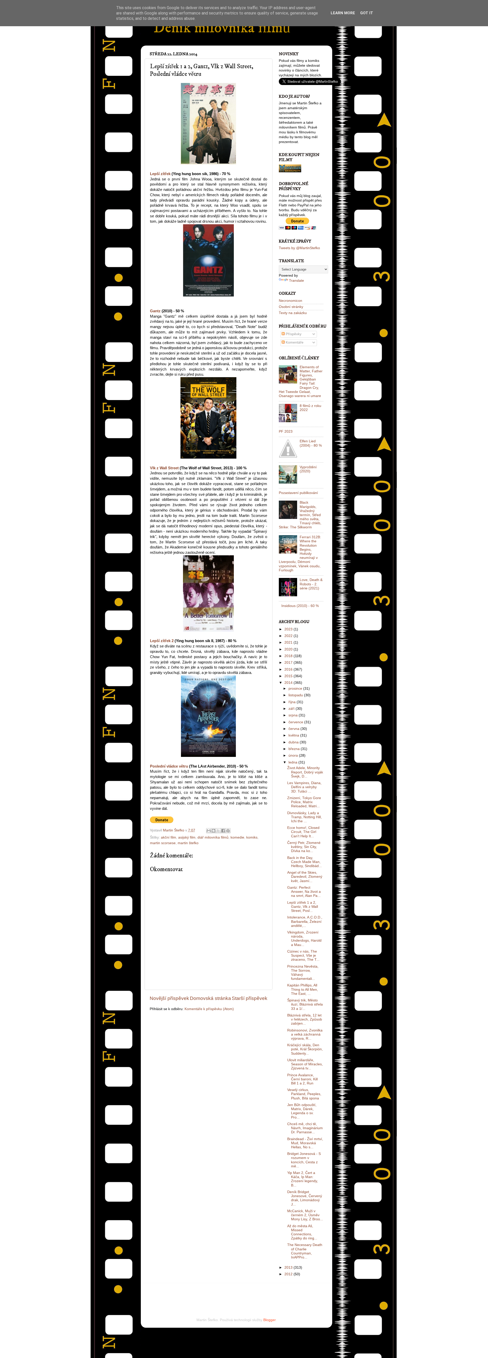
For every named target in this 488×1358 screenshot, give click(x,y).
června (294, 729)
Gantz (155, 311)
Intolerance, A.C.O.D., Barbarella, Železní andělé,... (304, 921)
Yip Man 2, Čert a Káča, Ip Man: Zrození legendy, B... (302, 1179)
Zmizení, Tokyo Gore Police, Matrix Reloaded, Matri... (304, 802)
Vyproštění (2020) (308, 469)
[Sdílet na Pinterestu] (228, 830)
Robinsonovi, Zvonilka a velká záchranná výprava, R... (305, 1034)
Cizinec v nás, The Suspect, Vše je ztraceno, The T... (303, 955)
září (292, 709)
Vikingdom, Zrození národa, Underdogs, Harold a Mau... (304, 938)
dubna (294, 742)
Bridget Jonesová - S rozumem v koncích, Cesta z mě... (304, 1160)
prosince (295, 688)
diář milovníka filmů (212, 837)
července (296, 722)
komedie (237, 837)
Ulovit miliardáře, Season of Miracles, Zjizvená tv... (305, 1064)
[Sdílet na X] (218, 830)
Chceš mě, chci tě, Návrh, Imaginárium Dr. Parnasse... (305, 1128)
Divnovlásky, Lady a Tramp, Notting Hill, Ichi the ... (304, 817)
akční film (168, 837)
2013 (289, 1267)
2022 (289, 636)
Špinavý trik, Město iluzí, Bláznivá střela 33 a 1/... (305, 1004)
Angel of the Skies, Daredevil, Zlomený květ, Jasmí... (304, 877)
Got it (366, 13)
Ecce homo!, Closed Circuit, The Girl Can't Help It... (303, 832)
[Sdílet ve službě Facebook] (223, 830)
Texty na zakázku (293, 313)
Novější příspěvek (169, 998)
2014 (289, 683)
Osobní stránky (291, 307)
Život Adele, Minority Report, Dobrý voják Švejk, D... (305, 772)
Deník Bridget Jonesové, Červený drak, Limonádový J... (304, 1198)
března (294, 749)
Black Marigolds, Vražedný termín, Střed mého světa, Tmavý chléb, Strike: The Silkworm (300, 515)
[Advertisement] (209, 1293)
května (294, 735)
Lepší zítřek (160, 174)
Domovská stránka (210, 998)
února (293, 755)
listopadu (296, 695)
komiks (251, 837)
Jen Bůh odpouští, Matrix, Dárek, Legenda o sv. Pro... (301, 1111)
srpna (293, 715)
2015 (289, 676)
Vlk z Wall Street (164, 468)
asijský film (186, 837)
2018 (289, 656)
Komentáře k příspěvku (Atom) (209, 1009)
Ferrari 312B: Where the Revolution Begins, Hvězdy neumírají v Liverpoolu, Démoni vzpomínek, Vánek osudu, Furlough (300, 553)
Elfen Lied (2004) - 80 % (311, 443)
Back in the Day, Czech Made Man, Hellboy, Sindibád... (304, 862)
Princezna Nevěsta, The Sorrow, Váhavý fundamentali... (302, 973)
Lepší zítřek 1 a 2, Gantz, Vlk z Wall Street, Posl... (302, 907)
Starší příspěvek (249, 998)
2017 (289, 662)
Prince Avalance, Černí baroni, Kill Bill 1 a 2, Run (302, 1079)
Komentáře (294, 342)
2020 (289, 649)
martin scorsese (163, 843)
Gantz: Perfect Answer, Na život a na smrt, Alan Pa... (304, 892)
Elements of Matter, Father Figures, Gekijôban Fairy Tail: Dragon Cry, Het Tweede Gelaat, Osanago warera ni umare (301, 381)
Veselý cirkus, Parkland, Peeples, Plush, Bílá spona (304, 1094)
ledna (293, 762)
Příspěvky (293, 334)
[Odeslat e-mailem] (208, 830)
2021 (289, 642)
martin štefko (188, 843)
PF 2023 (286, 431)
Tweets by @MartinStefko (299, 248)
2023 (289, 629)
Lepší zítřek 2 (162, 641)
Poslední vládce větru (169, 766)
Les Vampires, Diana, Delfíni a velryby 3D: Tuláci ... (304, 787)
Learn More (343, 13)
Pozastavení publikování (298, 493)
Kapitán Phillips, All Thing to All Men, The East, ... (302, 989)
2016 (289, 669)
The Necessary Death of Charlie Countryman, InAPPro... (304, 1251)
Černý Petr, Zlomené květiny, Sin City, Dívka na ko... (304, 847)
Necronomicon (290, 301)
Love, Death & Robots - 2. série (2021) (311, 584)
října (292, 702)
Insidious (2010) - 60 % (300, 606)
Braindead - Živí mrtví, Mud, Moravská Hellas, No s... (305, 1143)
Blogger (269, 1320)
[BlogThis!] (213, 830)
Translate (296, 280)
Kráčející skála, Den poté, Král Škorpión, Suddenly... (305, 1049)
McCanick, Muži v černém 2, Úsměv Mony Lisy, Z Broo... (305, 1215)
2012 (289, 1274)
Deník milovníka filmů (222, 27)
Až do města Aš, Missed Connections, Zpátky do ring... (302, 1232)
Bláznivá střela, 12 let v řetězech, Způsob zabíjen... (304, 1019)
